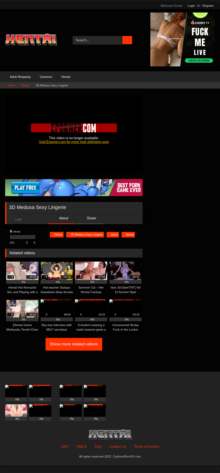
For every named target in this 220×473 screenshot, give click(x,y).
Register (208, 5)
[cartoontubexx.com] (34, 40)
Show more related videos (74, 344)
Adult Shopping (20, 76)
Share (91, 218)
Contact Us (117, 446)
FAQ (98, 446)
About (63, 218)
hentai (130, 234)
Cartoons (46, 76)
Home (11, 85)
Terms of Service (146, 446)
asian (114, 234)
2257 (65, 446)
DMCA (81, 446)
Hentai (65, 76)
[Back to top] (207, 460)
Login (191, 5)
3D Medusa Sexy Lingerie (87, 234)
